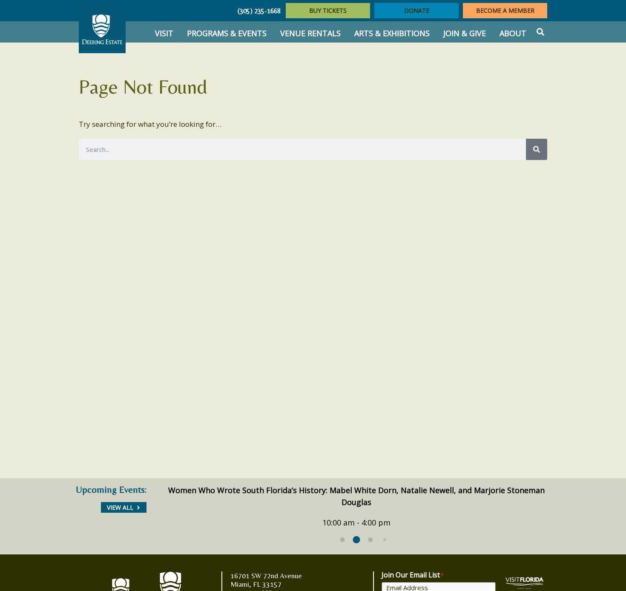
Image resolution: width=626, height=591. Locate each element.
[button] (540, 32)
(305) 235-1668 (259, 11)
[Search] (536, 149)
